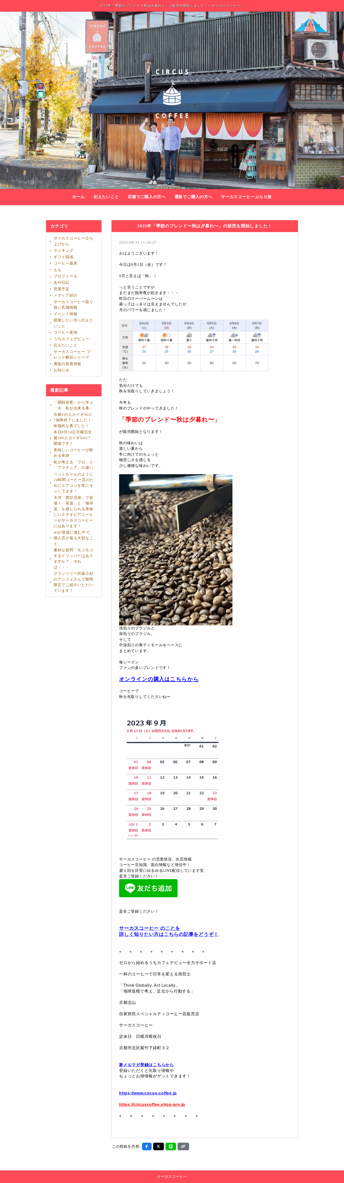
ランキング (64, 250)
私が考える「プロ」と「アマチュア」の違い (73, 465)
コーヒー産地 (66, 332)
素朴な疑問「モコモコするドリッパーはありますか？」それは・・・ (73, 558)
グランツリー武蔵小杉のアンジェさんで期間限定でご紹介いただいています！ (73, 582)
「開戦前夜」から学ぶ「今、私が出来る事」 (73, 405)
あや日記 (62, 282)
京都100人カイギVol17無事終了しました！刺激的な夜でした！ (73, 420)
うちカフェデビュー (71, 339)
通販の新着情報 (67, 364)
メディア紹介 (66, 295)
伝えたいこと (106, 197)
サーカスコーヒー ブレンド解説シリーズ (72, 355)
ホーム (78, 197)
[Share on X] (158, 1146)
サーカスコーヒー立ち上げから (73, 241)
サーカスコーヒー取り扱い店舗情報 (73, 305)
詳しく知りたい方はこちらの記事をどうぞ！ (169, 934)
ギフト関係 (64, 257)
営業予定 (62, 289)
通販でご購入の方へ (194, 197)
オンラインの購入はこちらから (159, 679)
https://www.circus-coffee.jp (148, 1093)
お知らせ (62, 370)
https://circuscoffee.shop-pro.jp (152, 1104)
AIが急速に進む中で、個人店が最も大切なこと (74, 538)
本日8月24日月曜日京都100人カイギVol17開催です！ (73, 437)
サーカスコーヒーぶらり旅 (246, 197)
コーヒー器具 (66, 263)
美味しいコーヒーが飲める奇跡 (73, 453)
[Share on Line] (170, 1146)
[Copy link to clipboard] (183, 1146)
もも (58, 270)
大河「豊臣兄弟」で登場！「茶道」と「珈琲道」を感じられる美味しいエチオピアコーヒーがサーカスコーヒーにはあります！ (73, 512)
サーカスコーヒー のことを (149, 928)
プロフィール (66, 276)
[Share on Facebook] (147, 1146)
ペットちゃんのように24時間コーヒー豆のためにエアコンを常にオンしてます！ (74, 482)
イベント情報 (66, 314)
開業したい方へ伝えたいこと (73, 323)
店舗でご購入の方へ (147, 197)
